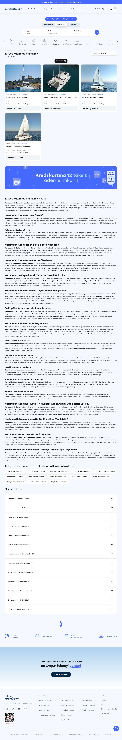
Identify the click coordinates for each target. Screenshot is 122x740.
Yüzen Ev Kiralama (88, 705)
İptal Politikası (94, 734)
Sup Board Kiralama (68, 720)
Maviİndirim (108, 734)
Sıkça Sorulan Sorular (109, 709)
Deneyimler (105, 713)
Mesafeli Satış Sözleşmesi (18, 734)
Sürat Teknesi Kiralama (68, 705)
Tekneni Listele (56, 9)
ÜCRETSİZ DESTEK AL (61, 674)
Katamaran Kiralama (46, 700)
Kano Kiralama (87, 700)
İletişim (87, 9)
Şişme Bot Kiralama (67, 710)
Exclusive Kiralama (45, 720)
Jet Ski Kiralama (88, 710)
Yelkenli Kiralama (44, 710)
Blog (102, 704)
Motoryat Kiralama (67, 700)
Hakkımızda (75, 9)
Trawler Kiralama (66, 715)
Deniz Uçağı (43, 9)
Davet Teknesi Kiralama (47, 715)
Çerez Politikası (39, 734)
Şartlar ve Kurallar (56, 734)
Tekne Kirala (31, 9)
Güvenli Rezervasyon (76, 734)
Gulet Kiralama (44, 705)
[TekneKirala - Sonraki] (117, 41)
